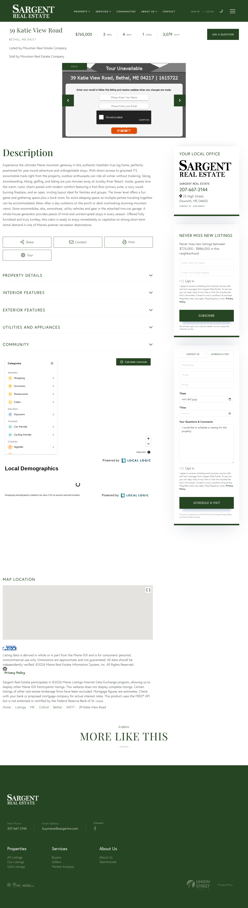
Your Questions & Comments (196, 421)
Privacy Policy (15, 672)
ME (32, 707)
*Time (182, 407)
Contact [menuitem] (169, 12)
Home (7, 707)
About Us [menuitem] (148, 12)
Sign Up (195, 12)
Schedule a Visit (220, 354)
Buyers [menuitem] (56, 857)
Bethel (57, 707)
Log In (210, 12)
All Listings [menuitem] (15, 857)
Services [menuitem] (102, 12)
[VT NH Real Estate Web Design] (198, 885)
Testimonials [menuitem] (107, 862)
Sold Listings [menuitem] (16, 866)
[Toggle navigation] (232, 11)
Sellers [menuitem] (56, 862)
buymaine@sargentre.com (60, 828)
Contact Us (185, 206)
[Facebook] (95, 828)
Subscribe (207, 315)
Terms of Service (189, 517)
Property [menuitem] (81, 12)
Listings (20, 707)
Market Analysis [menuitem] (63, 866)
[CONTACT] (223, 34)
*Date (182, 393)
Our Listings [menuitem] (15, 862)
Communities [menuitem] (126, 12)
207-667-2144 (193, 189)
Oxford (44, 707)
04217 (70, 707)
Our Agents (199, 206)
